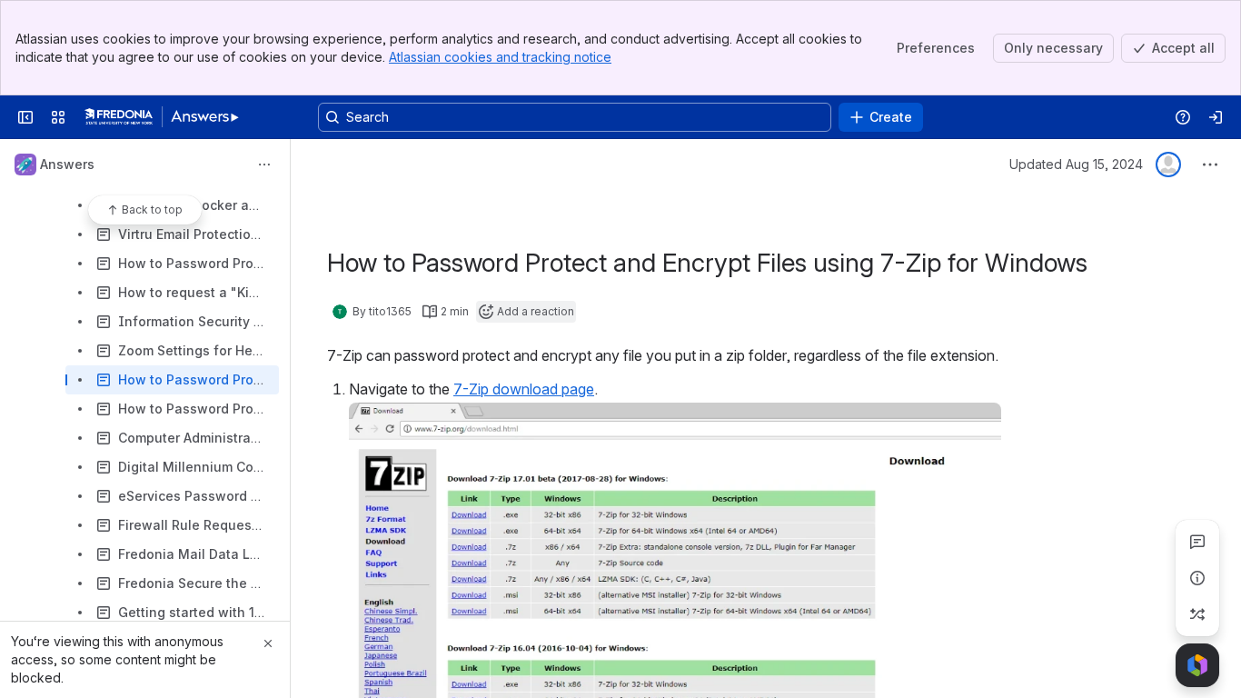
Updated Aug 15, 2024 (1076, 164)
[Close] (268, 643)
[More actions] (264, 164)
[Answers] (161, 117)
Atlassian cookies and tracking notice (500, 57)
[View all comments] (1197, 541)
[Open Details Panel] (1197, 578)
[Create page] (1197, 614)
